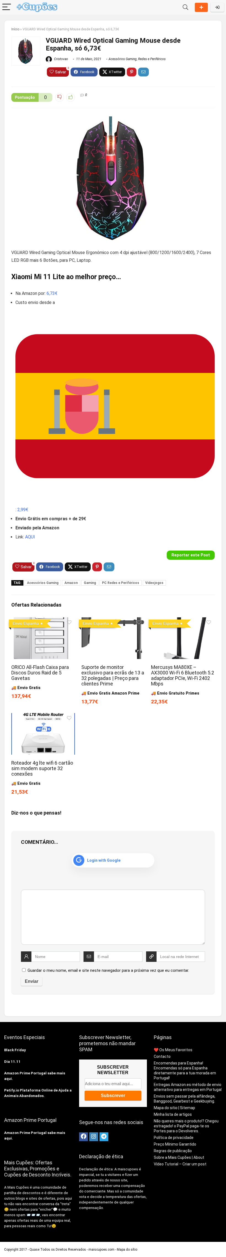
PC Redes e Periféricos (120, 583)
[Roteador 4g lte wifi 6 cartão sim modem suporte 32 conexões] (43, 716)
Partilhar (201, 7)
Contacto (162, 1056)
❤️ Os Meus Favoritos (173, 1050)
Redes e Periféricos (152, 59)
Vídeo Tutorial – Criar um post (180, 1164)
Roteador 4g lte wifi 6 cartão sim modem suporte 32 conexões (42, 768)
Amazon (71, 583)
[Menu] (6, 7)
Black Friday (15, 1050)
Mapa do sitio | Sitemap (174, 1108)
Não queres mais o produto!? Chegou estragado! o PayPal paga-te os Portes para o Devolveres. (186, 1126)
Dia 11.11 (12, 1061)
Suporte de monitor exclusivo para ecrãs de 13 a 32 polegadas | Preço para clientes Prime (112, 675)
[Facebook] (83, 1136)
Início (15, 29)
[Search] (185, 7)
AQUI (30, 537)
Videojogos (154, 583)
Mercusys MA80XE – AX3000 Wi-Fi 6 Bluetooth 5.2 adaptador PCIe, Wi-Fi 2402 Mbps (182, 675)
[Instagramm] (93, 1136)
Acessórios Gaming (123, 59)
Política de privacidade (173, 1137)
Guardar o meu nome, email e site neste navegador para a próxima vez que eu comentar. (108, 970)
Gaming (90, 583)
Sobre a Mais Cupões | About (179, 1157)
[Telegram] (103, 1136)
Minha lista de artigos (173, 1114)
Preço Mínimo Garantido (175, 1144)
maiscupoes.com (101, 1249)
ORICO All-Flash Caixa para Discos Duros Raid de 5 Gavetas (40, 672)
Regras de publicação (173, 1151)
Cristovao (60, 59)
